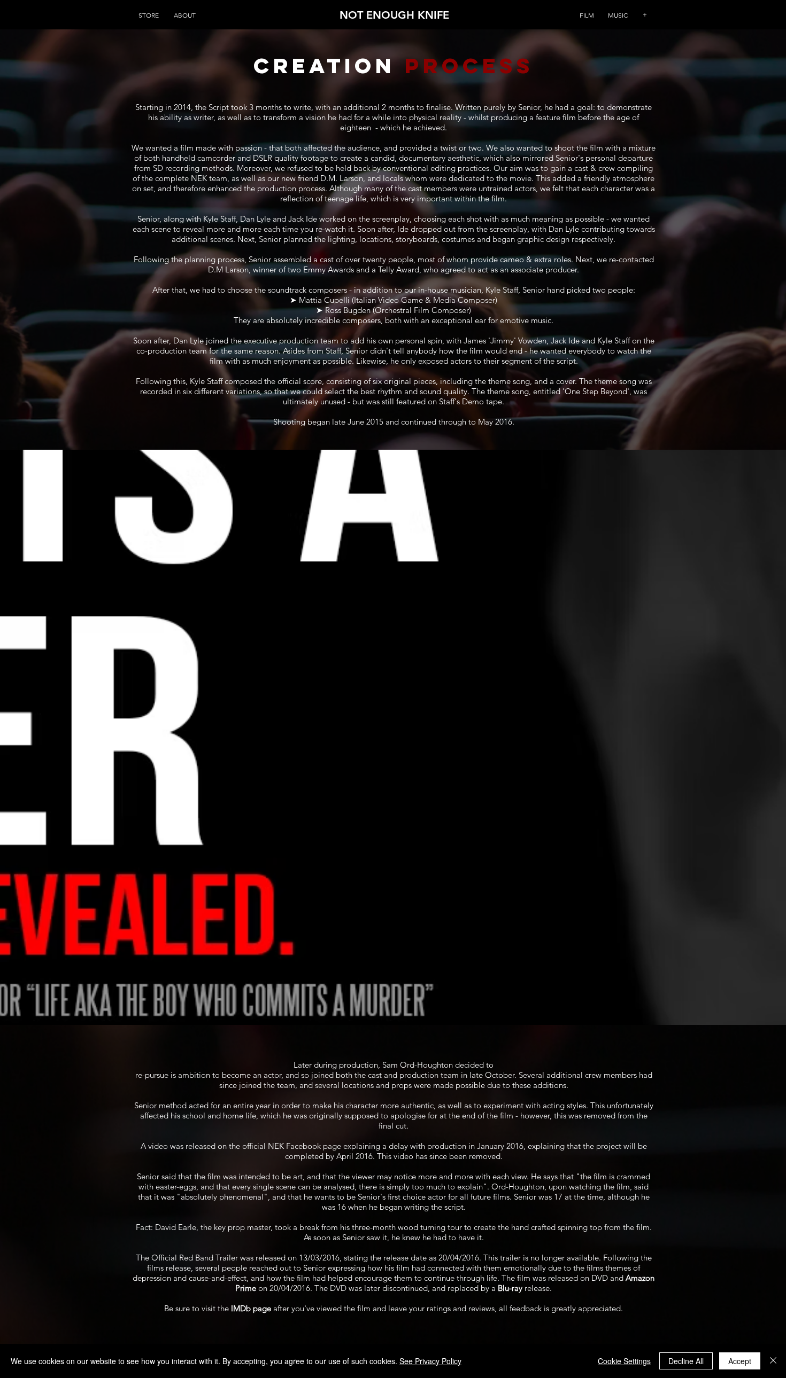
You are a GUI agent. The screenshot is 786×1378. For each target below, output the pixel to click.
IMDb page (251, 1308)
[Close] (773, 1360)
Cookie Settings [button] (624, 1361)
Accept (739, 1361)
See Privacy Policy (430, 1361)
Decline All (686, 1361)
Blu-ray (510, 1288)
